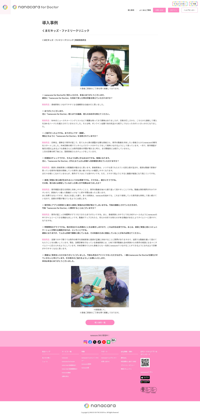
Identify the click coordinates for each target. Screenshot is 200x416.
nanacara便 (85, 368)
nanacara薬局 (66, 373)
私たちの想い (46, 358)
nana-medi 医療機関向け (69, 369)
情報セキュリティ (126, 369)
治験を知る (65, 376)
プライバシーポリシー (128, 365)
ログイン (173, 10)
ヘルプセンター (189, 10)
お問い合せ (159, 10)
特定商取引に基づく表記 (128, 361)
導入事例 (131, 10)
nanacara (65, 358)
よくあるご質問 (145, 10)
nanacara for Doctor (68, 361)
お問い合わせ (105, 361)
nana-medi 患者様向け (69, 365)
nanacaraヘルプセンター (109, 358)
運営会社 (123, 358)
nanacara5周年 (86, 364)
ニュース (45, 361)
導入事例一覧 (100, 322)
